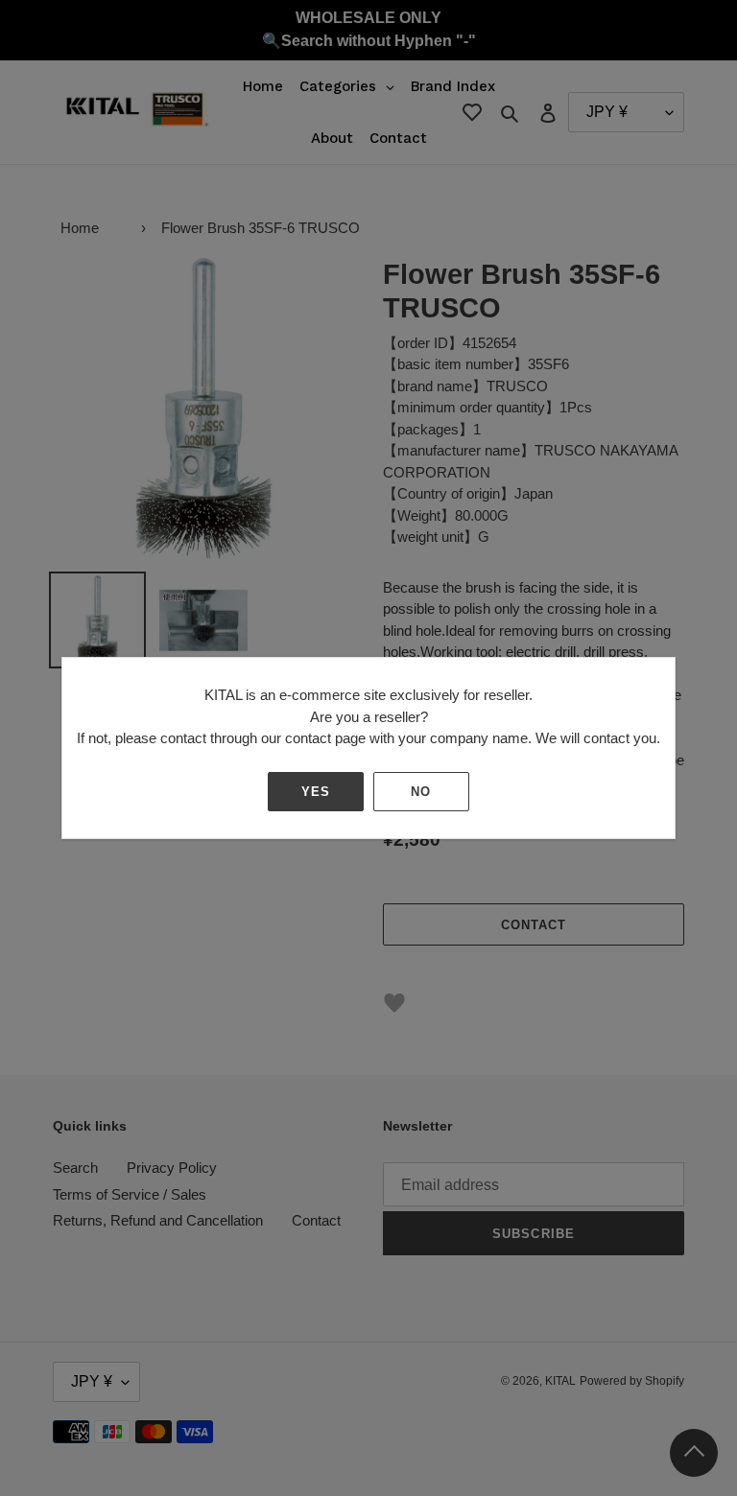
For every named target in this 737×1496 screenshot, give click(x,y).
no (421, 791)
